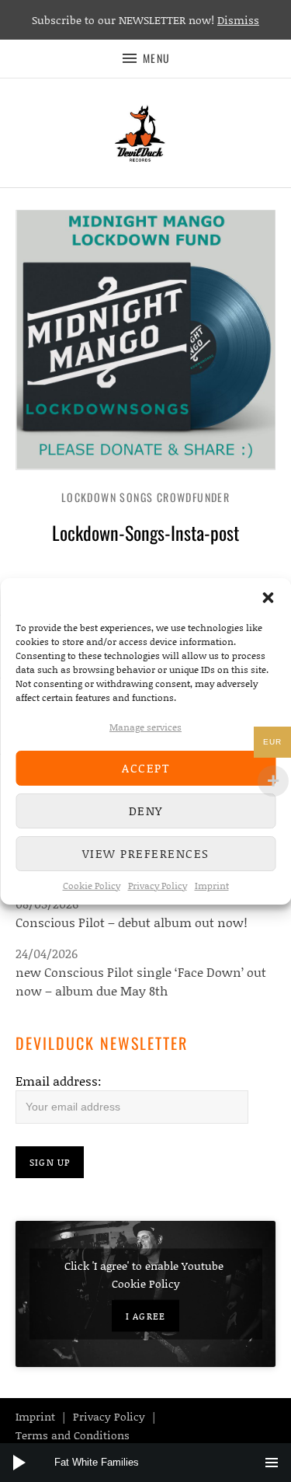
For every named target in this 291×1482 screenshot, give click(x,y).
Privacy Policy (157, 885)
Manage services (145, 727)
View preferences (146, 853)
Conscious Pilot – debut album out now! (132, 922)
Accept (145, 767)
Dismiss (238, 20)
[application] (145, 1462)
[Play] (19, 1462)
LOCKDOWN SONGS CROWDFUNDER (145, 497)
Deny (146, 810)
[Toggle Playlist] (271, 1462)
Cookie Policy (91, 885)
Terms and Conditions (73, 1435)
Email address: (59, 1081)
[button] (267, 597)
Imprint (212, 885)
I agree (145, 1315)
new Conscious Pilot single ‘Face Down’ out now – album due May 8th (141, 981)
